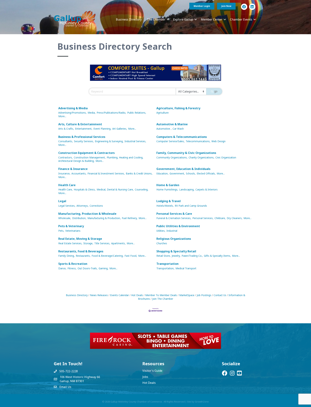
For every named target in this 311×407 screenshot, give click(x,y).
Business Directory (129, 19)
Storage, (88, 243)
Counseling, (141, 189)
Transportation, (165, 268)
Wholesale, (64, 218)
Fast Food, (131, 255)
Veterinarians (72, 230)
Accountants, (78, 173)
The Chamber (156, 19)
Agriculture (162, 112)
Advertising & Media (73, 108)
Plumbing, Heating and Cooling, (125, 157)
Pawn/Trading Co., (192, 255)
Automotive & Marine (172, 124)
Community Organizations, (172, 157)
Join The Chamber (162, 298)
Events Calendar (119, 295)
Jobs (145, 377)
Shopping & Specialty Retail (176, 251)
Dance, (62, 268)
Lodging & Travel (168, 201)
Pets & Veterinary (71, 226)
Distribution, (79, 218)
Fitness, (71, 268)
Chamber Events (241, 19)
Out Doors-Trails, (88, 268)
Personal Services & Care (174, 214)
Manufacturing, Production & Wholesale (87, 214)
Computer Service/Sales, (170, 141)
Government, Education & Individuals (183, 169)
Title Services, (102, 243)
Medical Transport (185, 268)
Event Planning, (102, 128)
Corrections (96, 205)
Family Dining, (66, 255)
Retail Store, (163, 255)
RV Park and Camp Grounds (191, 205)
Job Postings (204, 295)
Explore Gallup (183, 19)
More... (62, 116)
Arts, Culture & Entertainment (80, 124)
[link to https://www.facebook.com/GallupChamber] (244, 7)
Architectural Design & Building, (76, 161)
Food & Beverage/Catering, (107, 255)
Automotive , (164, 128)
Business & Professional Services (81, 137)
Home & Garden (167, 185)
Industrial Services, (135, 141)
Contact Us (220, 295)
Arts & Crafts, (66, 128)
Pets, (61, 230)
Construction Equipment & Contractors (86, 153)
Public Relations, (136, 112)
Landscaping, (186, 189)
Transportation (167, 264)
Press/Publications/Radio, (111, 112)
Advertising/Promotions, (72, 112)
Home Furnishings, (167, 189)
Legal (62, 201)
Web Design (218, 141)
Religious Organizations (173, 239)
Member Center (211, 19)
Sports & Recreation (72, 264)
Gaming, (103, 268)
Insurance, (64, 173)
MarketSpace (186, 295)
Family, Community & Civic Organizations (186, 153)
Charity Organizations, (201, 157)
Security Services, (84, 141)
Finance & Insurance (73, 169)
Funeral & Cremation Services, (173, 218)
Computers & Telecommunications (181, 137)
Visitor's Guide (152, 371)
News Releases (99, 295)
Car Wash (178, 128)
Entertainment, (83, 128)
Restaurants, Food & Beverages (80, 251)
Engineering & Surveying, (109, 141)
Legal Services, (66, 205)
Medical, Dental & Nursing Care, (115, 189)
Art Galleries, (119, 128)
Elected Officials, (206, 173)
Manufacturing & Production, (104, 218)
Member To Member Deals (161, 295)
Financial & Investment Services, (106, 173)
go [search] (215, 91)
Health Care (67, 185)
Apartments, (118, 243)
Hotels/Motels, (165, 205)
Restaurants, (83, 255)
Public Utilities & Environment (178, 226)
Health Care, (65, 189)
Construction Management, (90, 157)
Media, (92, 112)
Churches (161, 243)
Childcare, (220, 218)
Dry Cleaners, (234, 218)
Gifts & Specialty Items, (217, 255)
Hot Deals (137, 295)
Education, (162, 173)
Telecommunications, (198, 141)
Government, (177, 173)
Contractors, (65, 157)
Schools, (191, 173)
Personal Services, (202, 218)
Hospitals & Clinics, (85, 189)
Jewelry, (176, 255)
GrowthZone (202, 401)
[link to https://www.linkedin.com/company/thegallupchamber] (252, 7)
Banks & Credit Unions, (139, 173)
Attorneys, (82, 205)
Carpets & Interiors (206, 189)
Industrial (171, 230)
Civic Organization (225, 157)
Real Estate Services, (70, 243)
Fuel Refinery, (130, 218)
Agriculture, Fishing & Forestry (178, 108)
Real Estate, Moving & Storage (80, 239)
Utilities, (160, 230)
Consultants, (65, 141)
